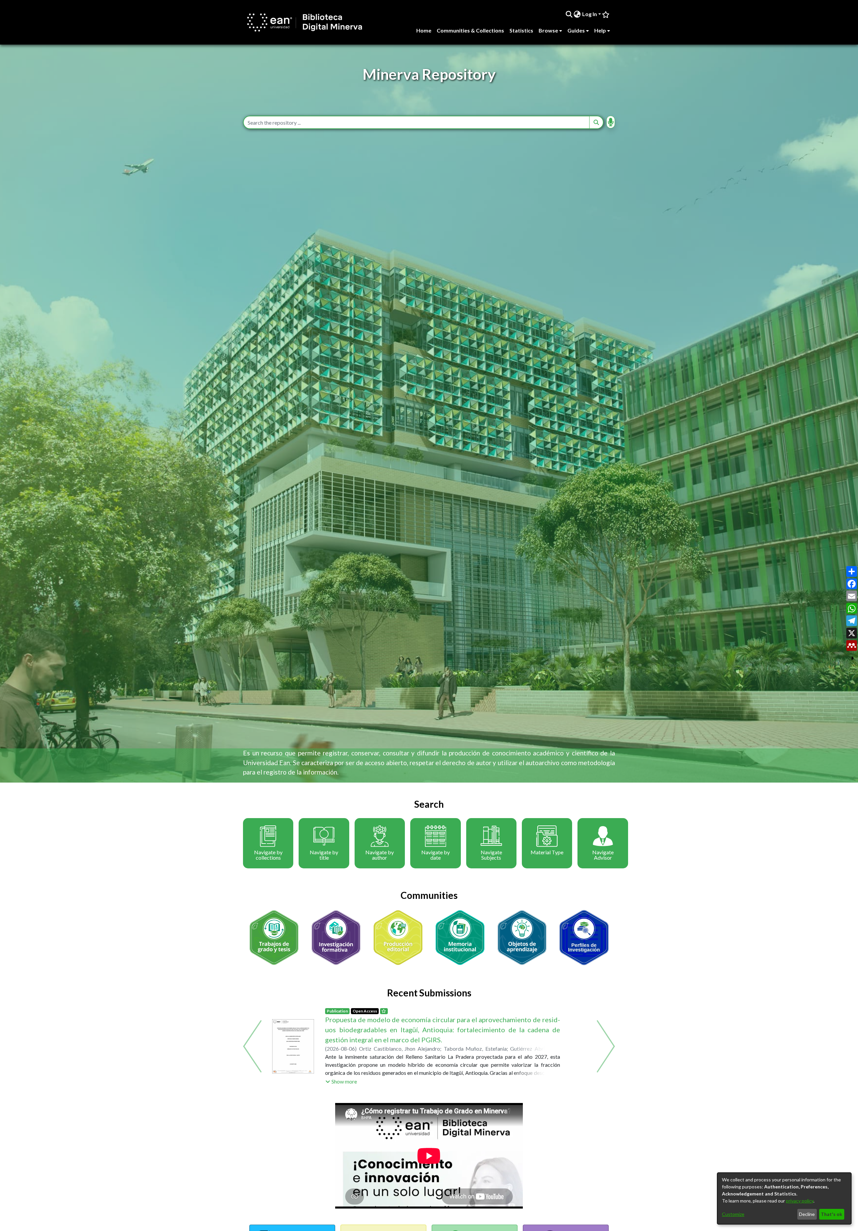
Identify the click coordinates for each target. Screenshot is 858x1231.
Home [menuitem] (423, 30)
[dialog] (784, 1198)
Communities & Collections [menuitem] (470, 30)
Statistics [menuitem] (521, 30)
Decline (807, 1214)
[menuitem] (577, 14)
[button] (341, 1071)
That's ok (831, 1214)
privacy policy (799, 1201)
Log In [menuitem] (589, 14)
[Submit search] (569, 14)
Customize (733, 1214)
